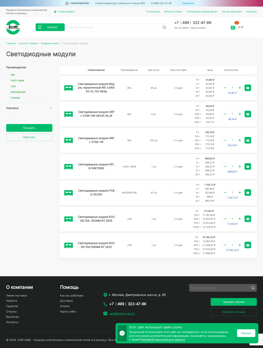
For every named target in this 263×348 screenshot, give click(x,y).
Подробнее (188, 3)
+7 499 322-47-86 (192, 22)
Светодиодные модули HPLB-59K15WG (96, 166)
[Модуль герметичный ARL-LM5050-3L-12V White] (68, 88)
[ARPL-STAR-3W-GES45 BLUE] (68, 114)
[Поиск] (164, 27)
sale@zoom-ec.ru (122, 313)
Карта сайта (68, 311)
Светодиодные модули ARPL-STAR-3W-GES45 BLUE (96, 113)
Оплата (65, 306)
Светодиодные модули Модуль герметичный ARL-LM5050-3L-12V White (96, 87)
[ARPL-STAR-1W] (68, 140)
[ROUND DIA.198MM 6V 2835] (68, 245)
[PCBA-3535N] (68, 193)
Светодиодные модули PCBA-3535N (96, 192)
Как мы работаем (232, 11)
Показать (29, 127)
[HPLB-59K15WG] (68, 166)
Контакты (251, 11)
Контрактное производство (202, 11)
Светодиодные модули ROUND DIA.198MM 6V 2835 (96, 244)
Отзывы (11, 311)
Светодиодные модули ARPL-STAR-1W (96, 140)
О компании (152, 11)
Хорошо (246, 333)
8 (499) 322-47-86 (161, 3)
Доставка (66, 300)
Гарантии (12, 306)
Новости (11, 300)
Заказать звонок (234, 301)
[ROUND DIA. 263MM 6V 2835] (68, 219)
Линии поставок (173, 11)
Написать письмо (233, 311)
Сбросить (29, 137)
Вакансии (12, 316)
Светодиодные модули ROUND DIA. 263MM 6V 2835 (96, 218)
